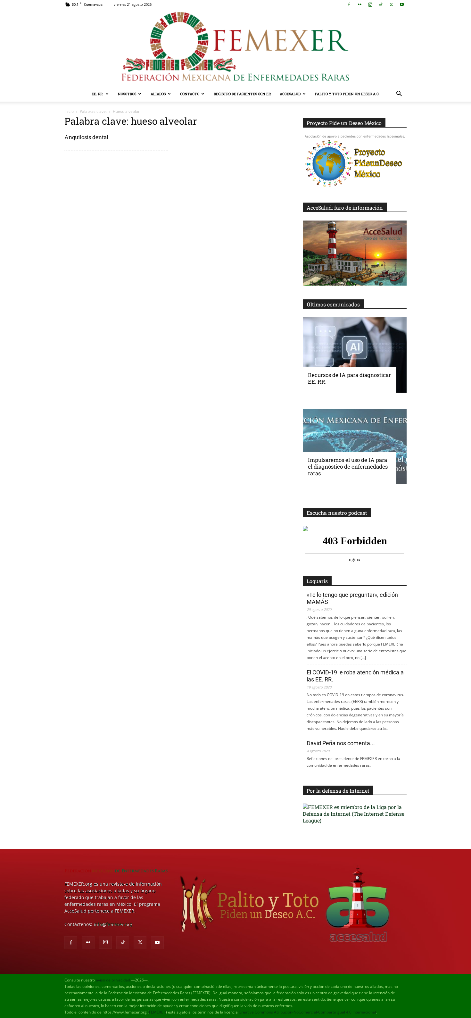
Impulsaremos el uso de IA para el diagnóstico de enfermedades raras (348, 466)
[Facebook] (349, 4)
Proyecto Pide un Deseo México (344, 123)
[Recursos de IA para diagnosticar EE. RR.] (355, 355)
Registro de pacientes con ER (242, 93)
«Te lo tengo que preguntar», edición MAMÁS (352, 598)
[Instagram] (370, 4)
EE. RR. (97, 93)
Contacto (189, 93)
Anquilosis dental (86, 137)
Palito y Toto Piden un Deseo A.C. (347, 93)
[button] (399, 94)
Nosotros (127, 93)
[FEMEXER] (235, 47)
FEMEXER (157, 1012)
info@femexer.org (113, 924)
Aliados (158, 93)
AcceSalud (290, 93)
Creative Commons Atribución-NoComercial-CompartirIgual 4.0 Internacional (307, 1012)
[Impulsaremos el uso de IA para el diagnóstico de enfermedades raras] (355, 446)
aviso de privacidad (113, 980)
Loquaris (317, 581)
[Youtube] (402, 4)
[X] (391, 4)
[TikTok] (380, 4)
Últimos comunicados (333, 304)
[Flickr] (359, 4)
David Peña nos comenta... (341, 743)
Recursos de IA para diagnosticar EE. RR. (349, 378)
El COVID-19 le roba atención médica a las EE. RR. (355, 676)
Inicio (69, 111)
